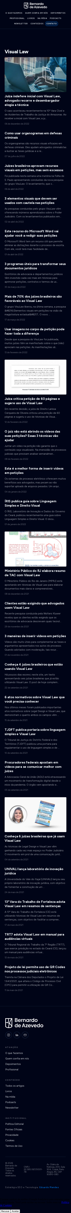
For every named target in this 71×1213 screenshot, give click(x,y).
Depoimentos (58, 13)
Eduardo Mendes (49, 1187)
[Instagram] (8, 1035)
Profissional (17, 18)
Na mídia (42, 18)
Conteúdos (37, 24)
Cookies (9, 1140)
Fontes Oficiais (13, 1129)
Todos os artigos (14, 1085)
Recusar (5, 1211)
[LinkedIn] (17, 1035)
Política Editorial (14, 1124)
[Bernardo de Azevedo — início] (35, 6)
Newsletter (21, 24)
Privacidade (11, 1134)
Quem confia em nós (36, 13)
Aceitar (15, 1211)
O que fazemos (13, 13)
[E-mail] (25, 1035)
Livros (31, 18)
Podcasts (55, 18)
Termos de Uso (13, 1145)
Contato (51, 24)
